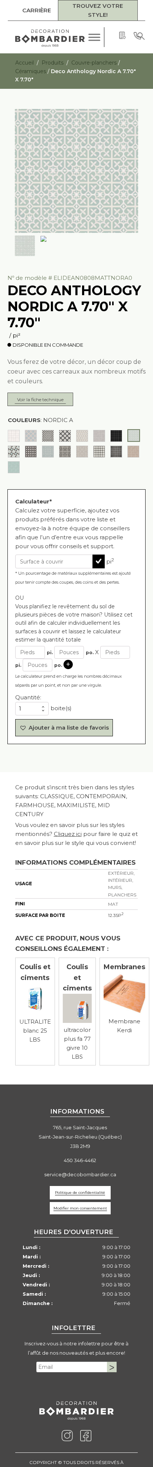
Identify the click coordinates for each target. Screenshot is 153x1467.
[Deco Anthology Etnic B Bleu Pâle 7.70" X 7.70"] (31, 435)
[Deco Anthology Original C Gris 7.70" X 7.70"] (65, 451)
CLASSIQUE (57, 795)
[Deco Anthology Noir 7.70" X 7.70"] (116, 435)
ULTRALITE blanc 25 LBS (35, 1030)
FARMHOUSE (34, 804)
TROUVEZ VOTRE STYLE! (97, 10)
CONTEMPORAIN (101, 795)
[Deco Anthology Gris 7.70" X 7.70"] (99, 435)
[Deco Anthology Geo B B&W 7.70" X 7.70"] (65, 435)
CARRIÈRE (36, 10)
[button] (64, 727)
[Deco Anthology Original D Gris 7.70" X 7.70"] (99, 451)
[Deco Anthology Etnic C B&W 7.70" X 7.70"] (48, 435)
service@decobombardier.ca (80, 1174)
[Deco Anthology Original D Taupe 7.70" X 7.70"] (116, 451)
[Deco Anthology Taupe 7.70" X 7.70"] (133, 451)
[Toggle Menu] (93, 37)
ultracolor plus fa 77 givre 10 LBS (77, 1043)
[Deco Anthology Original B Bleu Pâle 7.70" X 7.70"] (48, 451)
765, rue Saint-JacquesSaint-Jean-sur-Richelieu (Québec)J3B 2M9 (80, 1136)
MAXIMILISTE (76, 804)
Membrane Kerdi (124, 1025)
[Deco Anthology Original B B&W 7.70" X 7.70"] (31, 451)
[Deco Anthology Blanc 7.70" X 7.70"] (14, 435)
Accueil (24, 62)
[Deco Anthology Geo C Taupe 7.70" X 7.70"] (82, 435)
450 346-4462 (80, 1160)
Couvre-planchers (94, 62)
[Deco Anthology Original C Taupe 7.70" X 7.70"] (82, 451)
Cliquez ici (68, 833)
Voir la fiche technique (40, 399)
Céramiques (30, 71)
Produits (53, 62)
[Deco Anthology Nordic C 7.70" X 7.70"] (14, 451)
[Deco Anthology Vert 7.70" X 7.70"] (14, 467)
